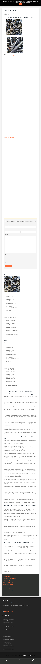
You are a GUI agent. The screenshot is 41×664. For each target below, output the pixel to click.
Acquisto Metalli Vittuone (7, 629)
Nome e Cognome (8, 225)
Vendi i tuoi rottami (31, 566)
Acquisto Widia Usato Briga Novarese (9, 646)
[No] (39, 3)
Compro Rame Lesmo (8, 569)
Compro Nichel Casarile (6, 640)
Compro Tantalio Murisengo (8, 584)
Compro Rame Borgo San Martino (8, 649)
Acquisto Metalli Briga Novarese (8, 643)
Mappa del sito (23, 654)
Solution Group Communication (30, 655)
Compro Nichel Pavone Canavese (9, 591)
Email (21, 229)
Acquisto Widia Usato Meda (8, 582)
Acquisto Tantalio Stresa (7, 623)
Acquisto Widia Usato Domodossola (8, 625)
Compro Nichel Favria (6, 642)
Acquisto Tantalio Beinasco (7, 645)
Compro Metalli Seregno (7, 620)
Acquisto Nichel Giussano (7, 617)
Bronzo (14, 566)
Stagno (7, 566)
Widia (5, 566)
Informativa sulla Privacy (16, 654)
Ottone (25, 566)
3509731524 (7, 610)
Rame (18, 566)
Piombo (11, 566)
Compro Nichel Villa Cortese (7, 636)
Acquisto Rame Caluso (6, 637)
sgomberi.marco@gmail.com (8, 611)
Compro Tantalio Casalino (7, 586)
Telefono (7, 229)
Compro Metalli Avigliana (7, 576)
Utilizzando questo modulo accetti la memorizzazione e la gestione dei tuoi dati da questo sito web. (18, 259)
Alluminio (21, 566)
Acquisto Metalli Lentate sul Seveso (8, 631)
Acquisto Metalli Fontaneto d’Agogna (9, 626)
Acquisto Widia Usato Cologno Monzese (10, 590)
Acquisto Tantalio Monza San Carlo (8, 619)
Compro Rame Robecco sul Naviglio (8, 639)
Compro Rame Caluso (7, 580)
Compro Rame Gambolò (7, 648)
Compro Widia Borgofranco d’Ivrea (9, 588)
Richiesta (7, 234)
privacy (27, 256)
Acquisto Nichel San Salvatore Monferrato (10, 578)
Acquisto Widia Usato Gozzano (8, 622)
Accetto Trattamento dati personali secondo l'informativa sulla (17, 256)
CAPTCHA (6, 262)
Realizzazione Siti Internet (10, 655)
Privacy (6, 254)
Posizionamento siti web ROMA (20, 655)
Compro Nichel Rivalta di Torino (8, 628)
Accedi (27, 654)
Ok (20, 4)
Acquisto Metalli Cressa (7, 593)
